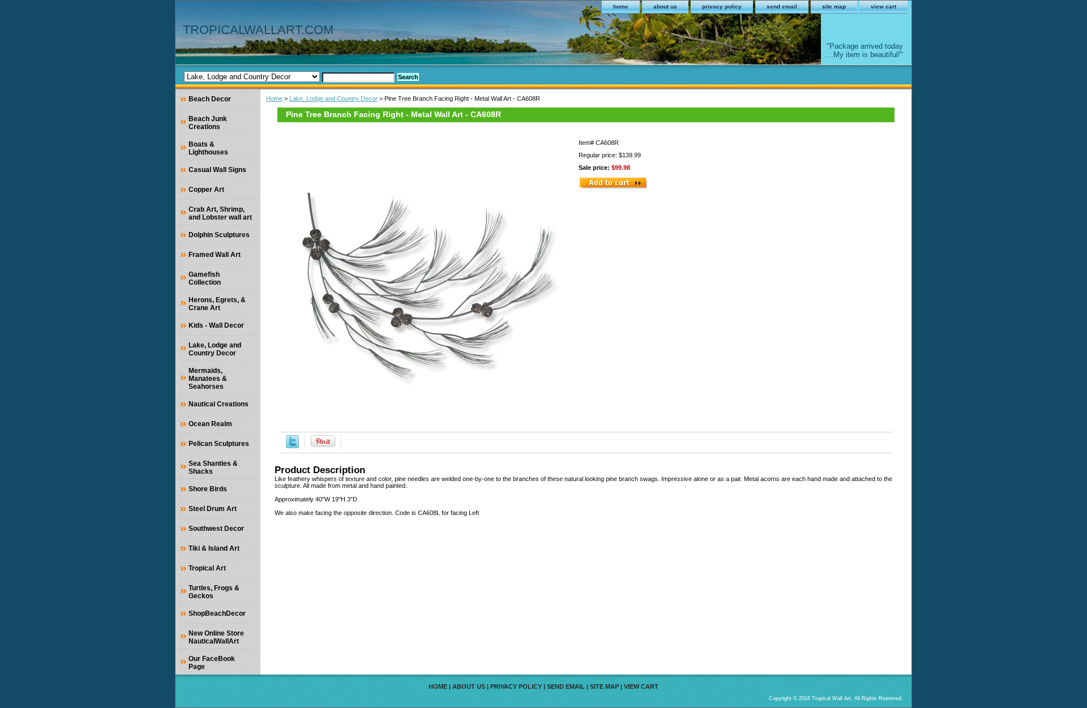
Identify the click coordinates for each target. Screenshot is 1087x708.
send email (782, 6)
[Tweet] (292, 446)
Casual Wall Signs (217, 170)
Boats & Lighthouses (208, 148)
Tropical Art (207, 568)
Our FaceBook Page (212, 663)
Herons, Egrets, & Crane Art (217, 304)
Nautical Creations (219, 404)
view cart (883, 6)
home (620, 6)
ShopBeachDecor (217, 613)
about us (665, 6)
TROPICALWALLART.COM (258, 30)
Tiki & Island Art (214, 548)
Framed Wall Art (215, 255)
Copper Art (206, 190)
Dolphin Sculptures (219, 235)
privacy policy (722, 6)
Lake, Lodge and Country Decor (333, 98)
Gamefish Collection (205, 278)
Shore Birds (208, 489)
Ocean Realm (210, 424)
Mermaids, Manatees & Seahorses (208, 379)
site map (834, 6)
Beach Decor (210, 99)
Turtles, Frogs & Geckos (214, 592)
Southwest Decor (216, 529)
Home (274, 98)
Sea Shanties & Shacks (213, 467)
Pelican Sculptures (219, 444)
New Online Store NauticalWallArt (216, 637)
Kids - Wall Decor (216, 325)
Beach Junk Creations (208, 123)
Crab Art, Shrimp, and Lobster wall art (220, 213)
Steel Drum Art (213, 509)
